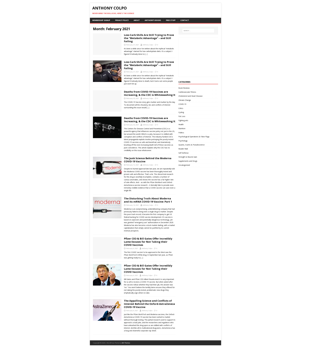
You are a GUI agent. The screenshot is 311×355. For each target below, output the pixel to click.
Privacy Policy (122, 20)
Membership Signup (101, 20)
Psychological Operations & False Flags (193, 136)
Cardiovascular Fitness (187, 92)
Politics (181, 132)
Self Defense (183, 153)
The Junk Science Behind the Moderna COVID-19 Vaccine (147, 160)
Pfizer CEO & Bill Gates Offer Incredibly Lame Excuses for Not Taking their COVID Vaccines (148, 242)
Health (181, 124)
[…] (146, 54)
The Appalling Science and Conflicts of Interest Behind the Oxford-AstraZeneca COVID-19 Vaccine (149, 304)
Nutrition (181, 128)
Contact (184, 20)
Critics (180, 108)
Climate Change (184, 100)
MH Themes (126, 343)
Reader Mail (183, 149)
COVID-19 (182, 104)
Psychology (182, 141)
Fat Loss (181, 116)
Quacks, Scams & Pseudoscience (191, 145)
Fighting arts (183, 120)
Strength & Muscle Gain (187, 157)
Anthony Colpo (148, 45)
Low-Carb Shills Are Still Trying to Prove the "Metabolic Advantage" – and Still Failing (149, 38)
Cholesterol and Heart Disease (190, 96)
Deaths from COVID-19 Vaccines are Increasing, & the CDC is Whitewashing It (149, 93)
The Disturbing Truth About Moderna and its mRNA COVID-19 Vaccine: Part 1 (148, 200)
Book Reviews (184, 88)
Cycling (181, 112)
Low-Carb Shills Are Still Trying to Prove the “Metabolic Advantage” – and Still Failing (149, 65)
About (137, 20)
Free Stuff (170, 20)
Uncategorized (184, 165)
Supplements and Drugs (187, 161)
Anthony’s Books (153, 20)
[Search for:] (198, 31)
